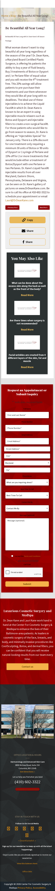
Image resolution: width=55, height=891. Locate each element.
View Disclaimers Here (27, 863)
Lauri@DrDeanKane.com (19, 200)
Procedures (27, 476)
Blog (13, 15)
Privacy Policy (25, 887)
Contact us (27, 666)
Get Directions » (27, 771)
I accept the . (28, 556)
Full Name (27, 409)
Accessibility (39, 887)
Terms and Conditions (32, 556)
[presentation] (23, 572)
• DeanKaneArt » (27, 840)
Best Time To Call (27, 489)
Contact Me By (27, 502)
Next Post (43, 207)
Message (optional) (27, 515)
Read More (27, 295)
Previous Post (13, 207)
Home (4, 15)
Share (30, 231)
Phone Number (27, 422)
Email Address (27, 435)
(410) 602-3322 (27, 782)
